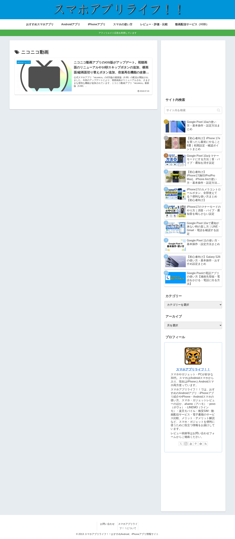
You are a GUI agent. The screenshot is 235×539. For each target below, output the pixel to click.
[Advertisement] (193, 68)
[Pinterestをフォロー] (195, 443)
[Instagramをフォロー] (186, 443)
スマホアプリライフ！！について (127, 526)
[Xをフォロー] (181, 443)
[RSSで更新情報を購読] (205, 443)
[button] (219, 110)
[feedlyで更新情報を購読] (200, 443)
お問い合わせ (107, 524)
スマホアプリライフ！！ (193, 369)
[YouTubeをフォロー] (191, 443)
